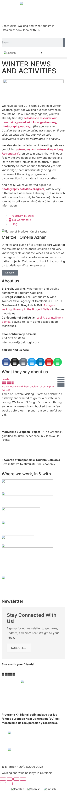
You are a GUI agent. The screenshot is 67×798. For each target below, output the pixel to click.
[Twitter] (31, 362)
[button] (33, 58)
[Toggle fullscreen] (10, 779)
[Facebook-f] (6, 362)
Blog (14, 224)
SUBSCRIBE (18, 647)
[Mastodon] (23, 362)
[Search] (64, 42)
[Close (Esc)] (23, 779)
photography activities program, (23, 189)
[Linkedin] (40, 362)
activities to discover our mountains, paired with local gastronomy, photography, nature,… (29, 122)
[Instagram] (14, 362)
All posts (9, 272)
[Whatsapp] (57, 362)
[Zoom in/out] (3, 779)
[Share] (16, 779)
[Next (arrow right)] (10, 783)
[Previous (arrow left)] (3, 783)
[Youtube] (49, 362)
